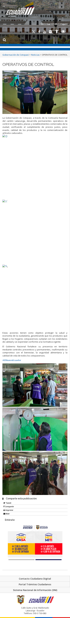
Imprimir (9, 510)
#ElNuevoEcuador (11, 360)
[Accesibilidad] (56, 32)
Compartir (9, 506)
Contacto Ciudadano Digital (35, 578)
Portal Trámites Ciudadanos (35, 584)
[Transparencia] (63, 32)
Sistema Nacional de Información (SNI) (35, 590)
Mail (7, 513)
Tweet (8, 503)
